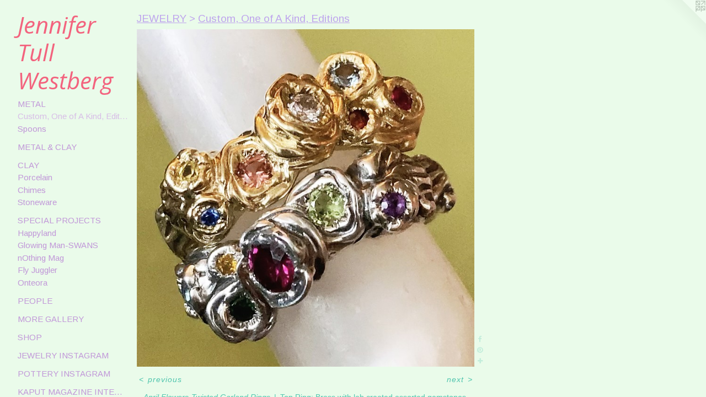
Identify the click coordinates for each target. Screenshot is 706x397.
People (35, 300)
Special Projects (59, 220)
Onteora (32, 282)
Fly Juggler (37, 270)
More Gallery (51, 319)
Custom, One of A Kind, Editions (73, 116)
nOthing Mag (41, 257)
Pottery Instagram (64, 373)
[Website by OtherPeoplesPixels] (684, 22)
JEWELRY (161, 18)
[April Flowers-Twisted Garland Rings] (305, 198)
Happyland (37, 233)
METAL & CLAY (47, 147)
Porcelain (35, 177)
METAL (32, 104)
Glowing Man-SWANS (58, 245)
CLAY (28, 165)
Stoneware (37, 202)
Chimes (32, 190)
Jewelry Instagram (63, 355)
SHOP (30, 337)
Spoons (32, 128)
